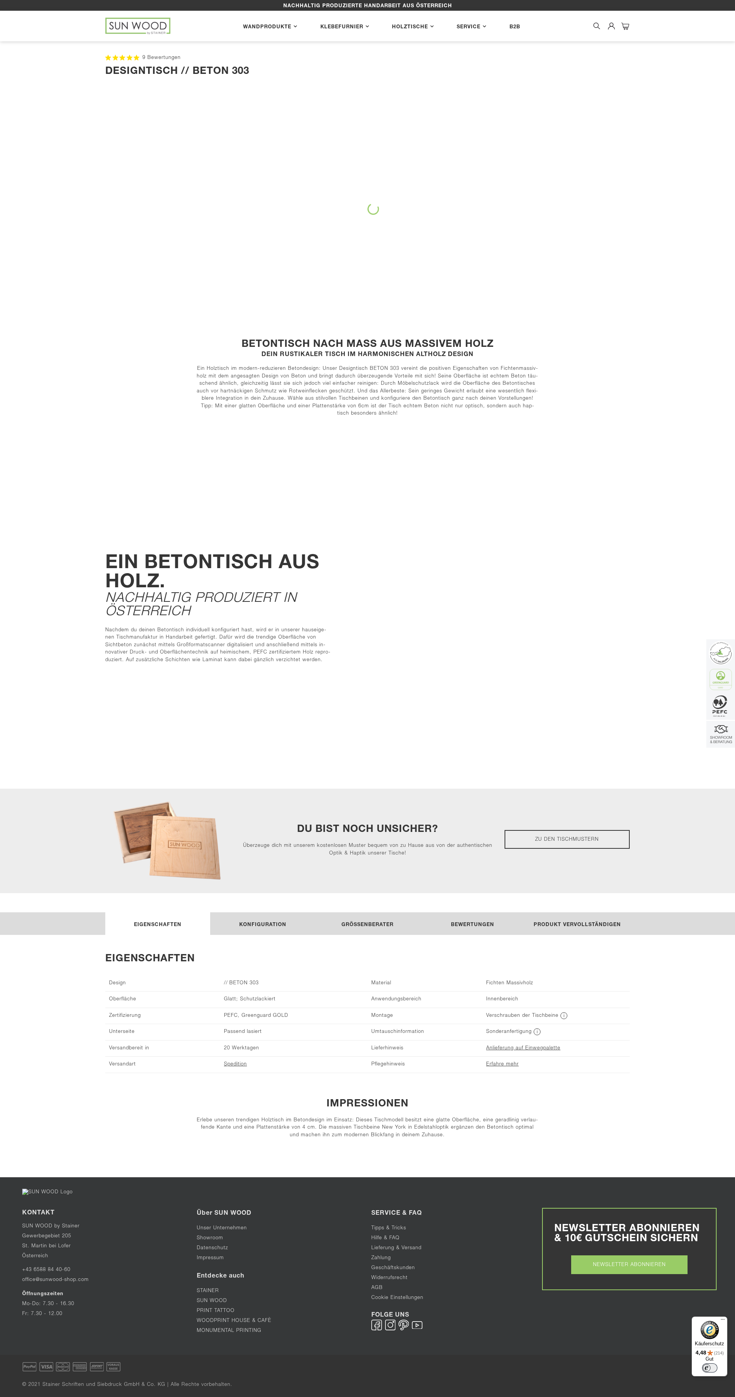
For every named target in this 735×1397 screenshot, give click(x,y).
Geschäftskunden (393, 1268)
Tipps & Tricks (388, 1228)
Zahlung (381, 1258)
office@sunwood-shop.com (55, 1280)
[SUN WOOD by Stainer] (137, 26)
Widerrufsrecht (389, 1278)
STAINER (208, 1291)
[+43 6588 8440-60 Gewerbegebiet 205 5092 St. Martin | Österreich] (720, 735)
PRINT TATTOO (216, 1311)
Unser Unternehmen (222, 1228)
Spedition (235, 1064)
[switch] (709, 1367)
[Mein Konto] (612, 26)
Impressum (210, 1258)
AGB (377, 1288)
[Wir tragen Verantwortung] (720, 680)
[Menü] (722, 1321)
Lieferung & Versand (396, 1248)
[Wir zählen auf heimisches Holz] (720, 707)
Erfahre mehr (502, 1064)
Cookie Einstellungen (397, 1298)
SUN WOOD (212, 1301)
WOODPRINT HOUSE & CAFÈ (234, 1321)
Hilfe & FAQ (385, 1238)
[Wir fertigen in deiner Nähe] (720, 653)
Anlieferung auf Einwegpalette (523, 1048)
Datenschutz (212, 1248)
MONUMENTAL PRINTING (230, 1330)
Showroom (210, 1238)
